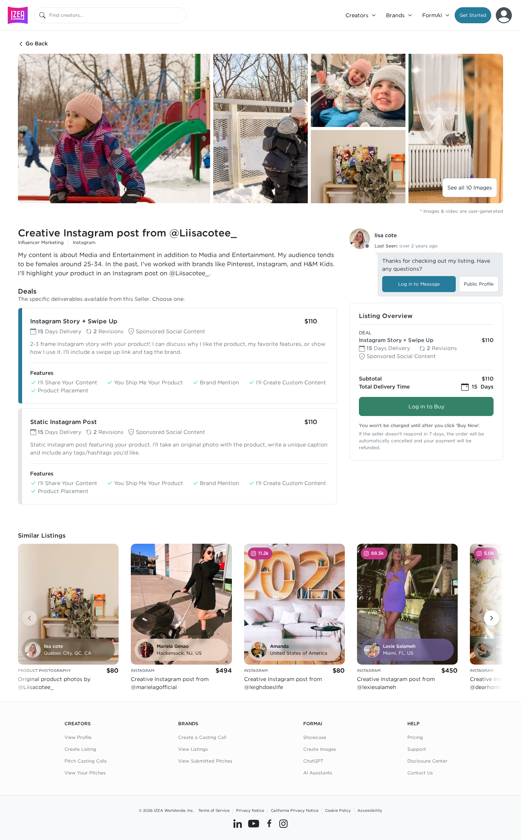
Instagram (84, 242)
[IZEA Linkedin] (237, 823)
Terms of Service (214, 810)
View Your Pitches (85, 773)
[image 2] (260, 128)
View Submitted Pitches (205, 761)
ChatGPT (313, 761)
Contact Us (420, 773)
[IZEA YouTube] (253, 823)
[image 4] (358, 166)
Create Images (319, 749)
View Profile (78, 737)
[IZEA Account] (503, 15)
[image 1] (114, 128)
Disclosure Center (427, 761)
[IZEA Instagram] (283, 823)
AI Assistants (317, 773)
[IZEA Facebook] (269, 823)
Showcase (314, 737)
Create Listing (80, 749)
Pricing (415, 737)
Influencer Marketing (41, 242)
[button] (473, 15)
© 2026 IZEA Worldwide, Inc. (166, 810)
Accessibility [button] (369, 810)
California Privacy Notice (294, 810)
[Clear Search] (181, 15)
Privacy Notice (250, 810)
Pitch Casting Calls (85, 761)
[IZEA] (18, 15)
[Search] (42, 15)
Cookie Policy (338, 810)
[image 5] (455, 128)
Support (416, 749)
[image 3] (358, 90)
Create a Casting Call (202, 737)
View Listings (193, 749)
